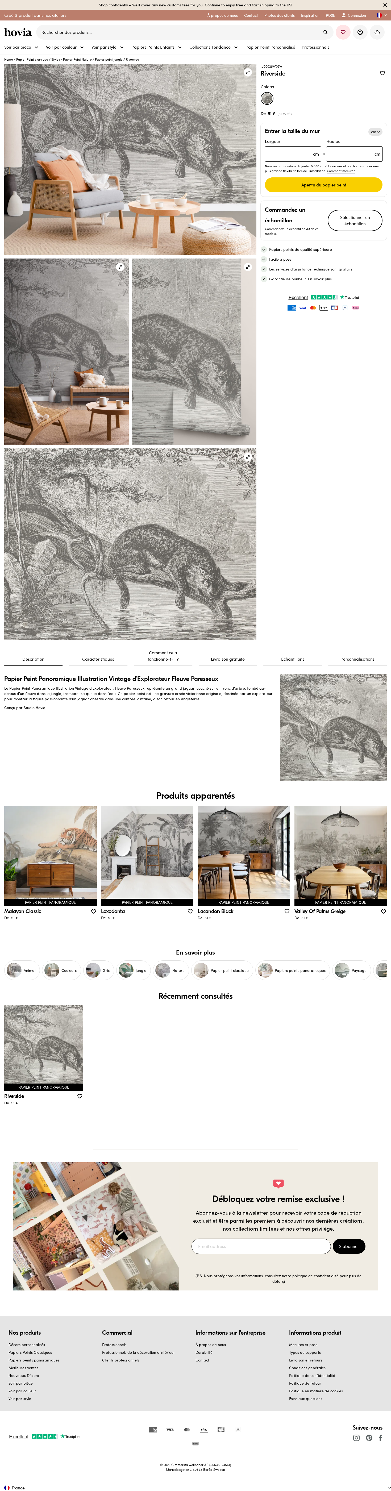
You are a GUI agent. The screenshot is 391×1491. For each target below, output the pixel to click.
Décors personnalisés (27, 1344)
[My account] (360, 32)
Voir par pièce (21, 1383)
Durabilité (204, 1352)
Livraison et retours (305, 1360)
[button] (379, 15)
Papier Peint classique (32, 59)
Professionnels (114, 1344)
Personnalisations (357, 659)
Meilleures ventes (23, 1367)
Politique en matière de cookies (316, 1390)
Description (33, 659)
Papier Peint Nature (77, 59)
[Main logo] (19, 32)
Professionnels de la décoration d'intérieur (138, 1352)
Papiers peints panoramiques (34, 1360)
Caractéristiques (98, 659)
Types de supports (305, 1352)
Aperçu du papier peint (323, 185)
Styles (55, 59)
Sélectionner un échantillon (355, 220)
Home (8, 59)
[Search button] (325, 32)
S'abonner (349, 1246)
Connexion (357, 15)
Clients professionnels (120, 1360)
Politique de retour (305, 1383)
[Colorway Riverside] (267, 98)
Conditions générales (307, 1367)
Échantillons (292, 659)
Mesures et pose (303, 1344)
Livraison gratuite (228, 659)
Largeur (292, 147)
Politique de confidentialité (312, 1375)
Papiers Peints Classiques (30, 1352)
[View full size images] (248, 72)
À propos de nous (211, 1344)
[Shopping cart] (377, 32)
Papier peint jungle (109, 59)
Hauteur (353, 147)
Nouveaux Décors (24, 1375)
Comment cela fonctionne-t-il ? (163, 656)
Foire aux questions (305, 1398)
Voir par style (20, 1398)
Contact (202, 1360)
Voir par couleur (22, 1390)
